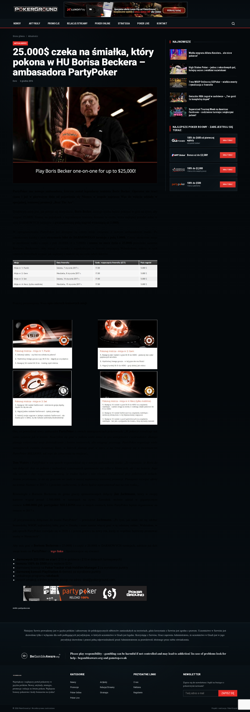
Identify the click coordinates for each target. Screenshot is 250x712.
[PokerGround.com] (36, 9)
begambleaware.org (90, 658)
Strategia (124, 23)
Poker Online (102, 23)
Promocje (54, 23)
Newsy (17, 23)
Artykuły (34, 23)
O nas (136, 682)
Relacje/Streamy (77, 23)
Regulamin (138, 692)
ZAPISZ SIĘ (227, 693)
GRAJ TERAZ (227, 140)
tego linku (57, 551)
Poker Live (143, 23)
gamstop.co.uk (118, 658)
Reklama (137, 687)
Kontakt (162, 23)
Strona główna (19, 36)
